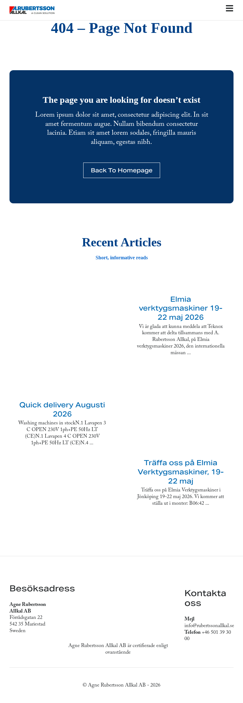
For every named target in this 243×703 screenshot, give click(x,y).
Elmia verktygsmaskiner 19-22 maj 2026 (180, 308)
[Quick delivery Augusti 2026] (62, 338)
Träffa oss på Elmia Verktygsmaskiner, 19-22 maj (181, 471)
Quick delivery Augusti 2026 (62, 409)
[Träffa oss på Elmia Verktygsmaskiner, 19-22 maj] (181, 413)
